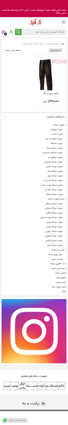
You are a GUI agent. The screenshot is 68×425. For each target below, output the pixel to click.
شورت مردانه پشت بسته (51, 185)
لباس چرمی (61, 282)
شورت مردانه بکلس (54, 166)
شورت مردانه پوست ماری (51, 217)
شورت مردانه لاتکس (53, 240)
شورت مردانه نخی (54, 245)
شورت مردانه (58, 124)
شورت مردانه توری (54, 222)
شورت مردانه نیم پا (54, 148)
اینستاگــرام (51, 386)
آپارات (41, 386)
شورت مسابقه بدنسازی (52, 152)
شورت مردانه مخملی (53, 208)
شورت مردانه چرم (55, 175)
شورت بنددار (57, 134)
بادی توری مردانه (55, 254)
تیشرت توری (57, 259)
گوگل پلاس (22, 386)
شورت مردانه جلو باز (53, 189)
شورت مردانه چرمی (54, 226)
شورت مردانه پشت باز (53, 180)
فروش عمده (60, 273)
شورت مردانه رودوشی (53, 161)
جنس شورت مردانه (56, 198)
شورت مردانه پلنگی (54, 212)
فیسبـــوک (32, 386)
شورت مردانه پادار (55, 171)
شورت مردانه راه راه (54, 138)
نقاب (64, 291)
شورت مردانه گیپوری (53, 236)
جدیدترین (54, 50)
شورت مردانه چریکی (53, 203)
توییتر (7, 386)
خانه (62, 43)
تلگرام (61, 386)
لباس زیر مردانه (57, 249)
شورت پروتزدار (56, 129)
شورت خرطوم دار (55, 157)
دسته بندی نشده (58, 268)
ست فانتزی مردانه (58, 263)
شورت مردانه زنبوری (53, 231)
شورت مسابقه (56, 143)
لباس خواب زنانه (59, 287)
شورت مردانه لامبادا (54, 194)
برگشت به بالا (31, 403)
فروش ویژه (61, 277)
